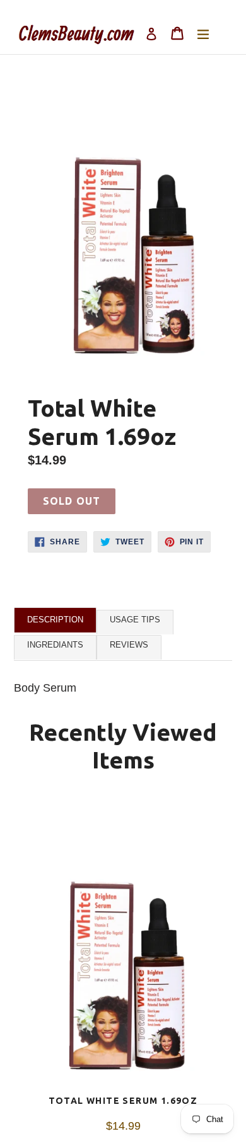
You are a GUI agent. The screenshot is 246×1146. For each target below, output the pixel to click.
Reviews (129, 644)
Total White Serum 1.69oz (123, 1101)
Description (55, 619)
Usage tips (135, 619)
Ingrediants (55, 644)
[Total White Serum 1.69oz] (123, 946)
